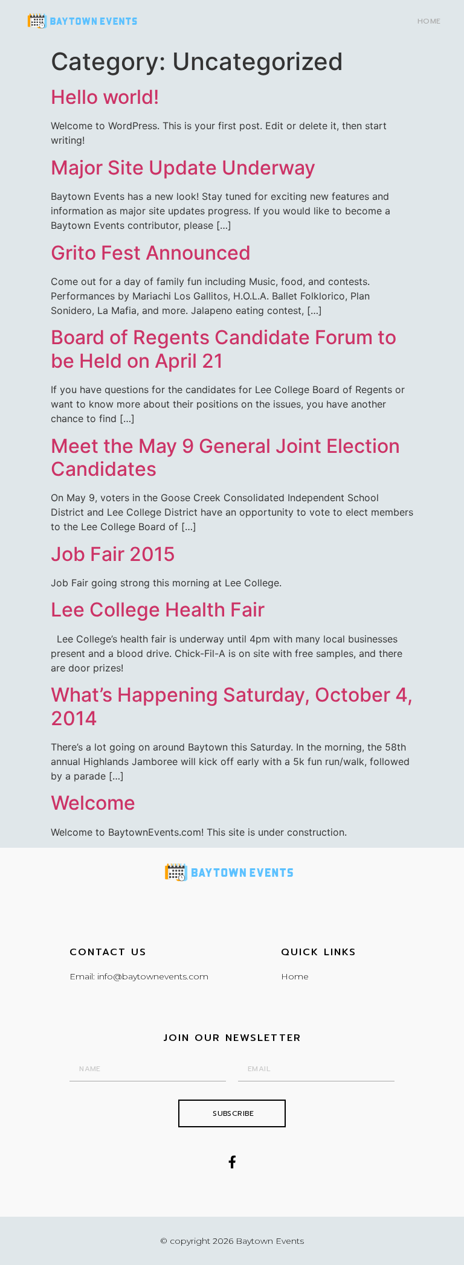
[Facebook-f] (232, 1162)
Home (429, 21)
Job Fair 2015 (113, 554)
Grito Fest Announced (151, 252)
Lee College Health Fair (158, 609)
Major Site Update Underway (183, 167)
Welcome (93, 803)
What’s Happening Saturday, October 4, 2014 (232, 706)
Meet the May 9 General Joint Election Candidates (225, 457)
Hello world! (105, 97)
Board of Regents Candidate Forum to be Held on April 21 (223, 348)
